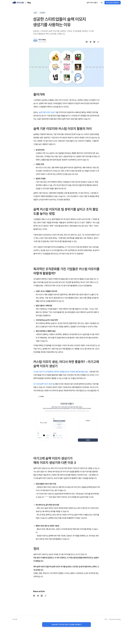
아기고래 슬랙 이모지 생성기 (43, 384)
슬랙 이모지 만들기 (92, 2)
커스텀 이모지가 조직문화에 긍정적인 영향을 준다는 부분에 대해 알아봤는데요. (60, 372)
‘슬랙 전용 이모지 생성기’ (47, 112)
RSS (106, 619)
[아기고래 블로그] (18, 2)
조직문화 (42, 13)
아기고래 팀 (42, 40)
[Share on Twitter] (90, 42)
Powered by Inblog (115, 619)
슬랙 (35, 13)
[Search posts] (101, 2)
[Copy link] (98, 42)
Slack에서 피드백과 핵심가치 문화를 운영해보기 (67, 624)
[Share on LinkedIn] (94, 42)
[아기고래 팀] (35, 40)
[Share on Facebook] (87, 42)
